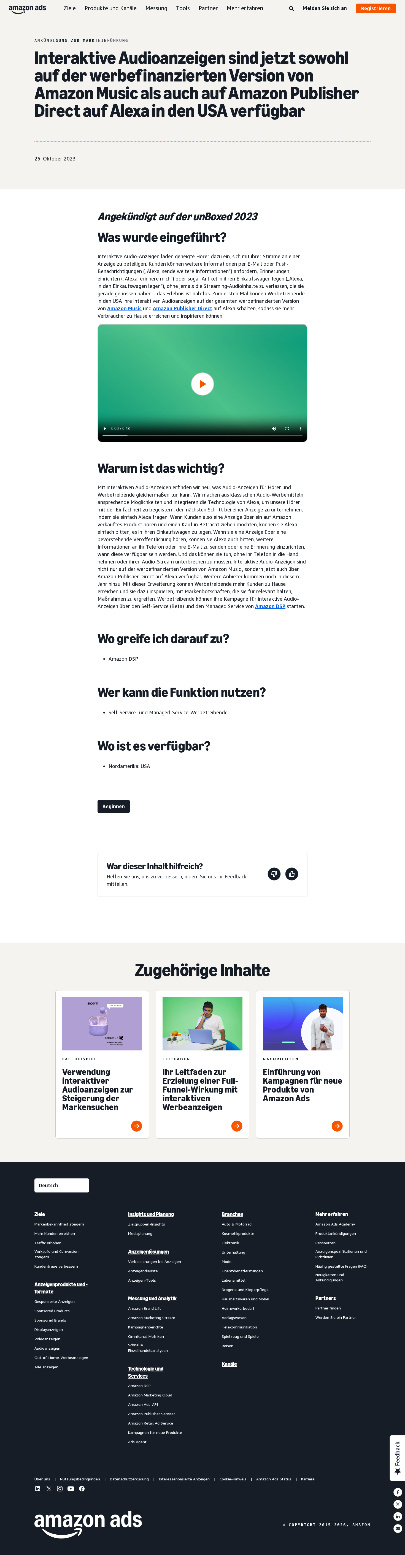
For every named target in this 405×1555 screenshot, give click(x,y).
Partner (208, 8)
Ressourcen (325, 1242)
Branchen (232, 1214)
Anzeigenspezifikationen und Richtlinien (341, 1254)
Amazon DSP (270, 606)
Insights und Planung (151, 1214)
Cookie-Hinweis (233, 1479)
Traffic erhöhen (47, 1242)
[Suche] (291, 9)
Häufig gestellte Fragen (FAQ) (341, 1266)
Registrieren (376, 8)
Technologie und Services (145, 1372)
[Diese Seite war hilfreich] (291, 875)
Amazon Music (124, 308)
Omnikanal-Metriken (146, 1336)
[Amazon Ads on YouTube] (71, 1489)
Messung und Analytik (152, 1298)
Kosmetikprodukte (238, 1233)
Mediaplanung (140, 1233)
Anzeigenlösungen (148, 1251)
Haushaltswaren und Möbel (245, 1299)
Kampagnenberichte (145, 1327)
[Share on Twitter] (397, 1504)
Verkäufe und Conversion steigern (56, 1254)
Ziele (70, 8)
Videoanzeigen (47, 1338)
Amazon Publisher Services (151, 1413)
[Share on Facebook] (397, 1492)
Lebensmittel (233, 1280)
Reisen (227, 1345)
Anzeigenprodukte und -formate (61, 1288)
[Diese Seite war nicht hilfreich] (274, 875)
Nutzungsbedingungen (80, 1479)
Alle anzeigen (46, 1367)
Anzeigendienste (143, 1270)
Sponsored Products (52, 1310)
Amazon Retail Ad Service (150, 1423)
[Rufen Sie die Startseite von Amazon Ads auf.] (88, 1524)
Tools (183, 8)
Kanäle (229, 1364)
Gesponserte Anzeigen (54, 1301)
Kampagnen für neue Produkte (155, 1432)
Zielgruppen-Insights (146, 1224)
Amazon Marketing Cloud (150, 1395)
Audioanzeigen (47, 1348)
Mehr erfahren (245, 8)
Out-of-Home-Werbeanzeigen (61, 1357)
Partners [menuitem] (325, 1298)
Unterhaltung (233, 1252)
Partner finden (328, 1308)
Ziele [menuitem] (39, 1214)
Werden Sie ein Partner (335, 1317)
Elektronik (230, 1242)
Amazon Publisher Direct (182, 308)
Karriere (308, 1479)
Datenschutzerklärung (129, 1479)
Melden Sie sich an (325, 8)
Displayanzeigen (48, 1329)
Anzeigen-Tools (142, 1280)
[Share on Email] (397, 1528)
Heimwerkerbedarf (238, 1308)
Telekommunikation (239, 1327)
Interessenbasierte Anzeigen (184, 1479)
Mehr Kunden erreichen (54, 1233)
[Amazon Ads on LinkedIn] (37, 1489)
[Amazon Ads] (23, 8)
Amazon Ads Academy (335, 1224)
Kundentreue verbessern (56, 1266)
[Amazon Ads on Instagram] (59, 1489)
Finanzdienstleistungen (242, 1270)
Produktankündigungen (335, 1233)
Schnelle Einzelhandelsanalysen (148, 1347)
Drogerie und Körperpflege (245, 1289)
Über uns (42, 1479)
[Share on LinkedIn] (397, 1516)
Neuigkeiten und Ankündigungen (329, 1277)
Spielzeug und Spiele (240, 1336)
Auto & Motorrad (237, 1224)
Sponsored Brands (50, 1320)
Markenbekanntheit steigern (59, 1224)
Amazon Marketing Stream (151, 1317)
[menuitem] (62, 1328)
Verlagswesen (234, 1317)
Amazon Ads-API (143, 1404)
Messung (156, 8)
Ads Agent (137, 1441)
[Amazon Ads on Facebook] (82, 1489)
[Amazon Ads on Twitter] (48, 1489)
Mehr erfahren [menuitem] (331, 1214)
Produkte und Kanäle (111, 8)
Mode (226, 1261)
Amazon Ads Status (273, 1479)
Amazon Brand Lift (144, 1308)
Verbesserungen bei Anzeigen (154, 1261)
